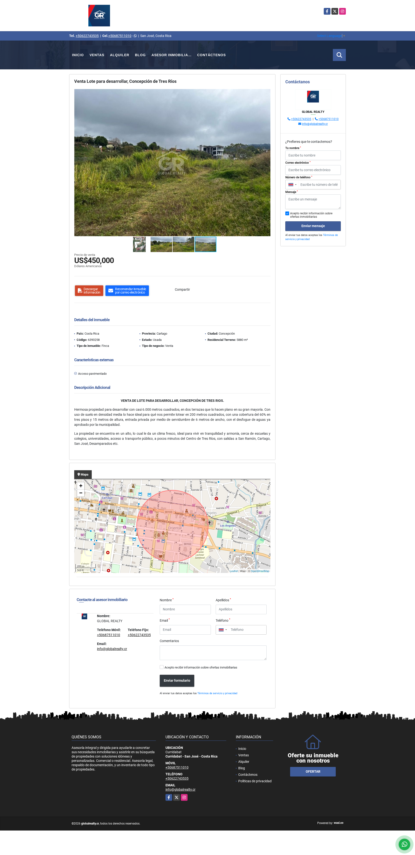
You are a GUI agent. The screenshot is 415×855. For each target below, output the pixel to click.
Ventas (97, 55)
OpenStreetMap (260, 571)
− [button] (80, 493)
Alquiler (119, 55)
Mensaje (291, 192)
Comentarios (169, 641)
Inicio (78, 55)
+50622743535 (87, 36)
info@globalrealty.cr (112, 649)
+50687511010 (119, 36)
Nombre (167, 600)
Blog (140, 55)
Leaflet (234, 571)
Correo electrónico (298, 163)
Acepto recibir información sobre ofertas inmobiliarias (201, 667)
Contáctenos (211, 55)
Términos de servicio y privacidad (217, 693)
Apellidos (223, 600)
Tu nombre (293, 148)
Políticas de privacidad (255, 781)
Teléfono (223, 620)
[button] (266, 93)
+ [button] (80, 486)
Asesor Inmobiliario (173, 55)
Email (165, 620)
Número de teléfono (298, 177)
